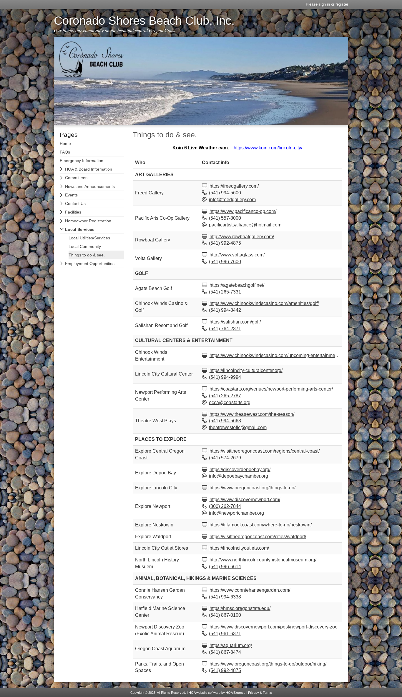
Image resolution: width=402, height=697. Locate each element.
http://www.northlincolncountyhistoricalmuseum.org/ (263, 559)
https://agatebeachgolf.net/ (237, 285)
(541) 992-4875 (225, 243)
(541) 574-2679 (225, 457)
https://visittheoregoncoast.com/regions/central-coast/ (265, 450)
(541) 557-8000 (225, 218)
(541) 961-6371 (225, 633)
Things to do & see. (87, 255)
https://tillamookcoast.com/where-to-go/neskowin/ (261, 524)
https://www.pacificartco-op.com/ (243, 211)
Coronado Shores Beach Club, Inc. (144, 20)
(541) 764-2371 (225, 328)
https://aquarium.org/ (231, 645)
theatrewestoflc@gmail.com (238, 427)
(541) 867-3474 (225, 652)
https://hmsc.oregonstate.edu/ (240, 608)
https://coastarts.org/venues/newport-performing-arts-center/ (271, 388)
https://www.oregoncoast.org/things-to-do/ (252, 487)
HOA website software (204, 692)
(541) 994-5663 (225, 420)
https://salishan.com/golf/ (235, 321)
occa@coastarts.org (229, 402)
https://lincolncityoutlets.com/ (239, 548)
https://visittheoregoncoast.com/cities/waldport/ (258, 536)
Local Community (85, 246)
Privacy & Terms (260, 692)
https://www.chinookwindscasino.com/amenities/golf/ (264, 303)
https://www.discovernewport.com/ (245, 499)
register (341, 4)
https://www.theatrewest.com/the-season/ (252, 414)
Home (65, 143)
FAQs (65, 152)
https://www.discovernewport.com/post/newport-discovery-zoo (274, 626)
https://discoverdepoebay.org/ (240, 469)
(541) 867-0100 (225, 615)
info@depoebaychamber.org (238, 475)
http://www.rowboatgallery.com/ (242, 236)
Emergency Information (81, 160)
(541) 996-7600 (225, 261)
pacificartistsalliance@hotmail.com (245, 224)
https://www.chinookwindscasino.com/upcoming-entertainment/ (275, 355)
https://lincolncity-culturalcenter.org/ (246, 370)
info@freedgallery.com (232, 199)
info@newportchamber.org (236, 513)
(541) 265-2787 (225, 395)
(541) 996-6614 (225, 566)
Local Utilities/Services (89, 238)
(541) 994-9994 (225, 377)
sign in (324, 4)
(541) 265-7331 (225, 291)
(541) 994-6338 (225, 596)
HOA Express (235, 692)
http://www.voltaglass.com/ (237, 254)
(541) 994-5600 (225, 192)
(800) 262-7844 (225, 506)
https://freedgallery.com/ (234, 186)
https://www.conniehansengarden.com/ (250, 590)
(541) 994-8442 (225, 310)
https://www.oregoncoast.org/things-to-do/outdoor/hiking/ (268, 663)
